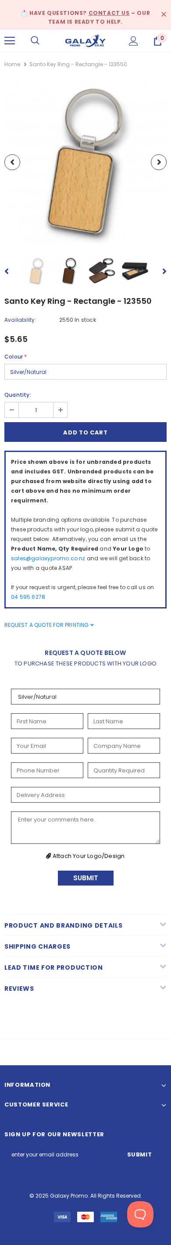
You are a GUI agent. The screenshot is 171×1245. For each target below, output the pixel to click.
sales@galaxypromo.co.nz (48, 558)
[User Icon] (133, 41)
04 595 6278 (28, 597)
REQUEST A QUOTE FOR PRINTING (47, 625)
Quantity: (17, 394)
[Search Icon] (35, 40)
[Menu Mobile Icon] (9, 41)
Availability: (20, 320)
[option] (85, 162)
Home (12, 64)
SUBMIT (85, 877)
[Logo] (85, 40)
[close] (163, 15)
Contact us (109, 13)
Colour (15, 356)
